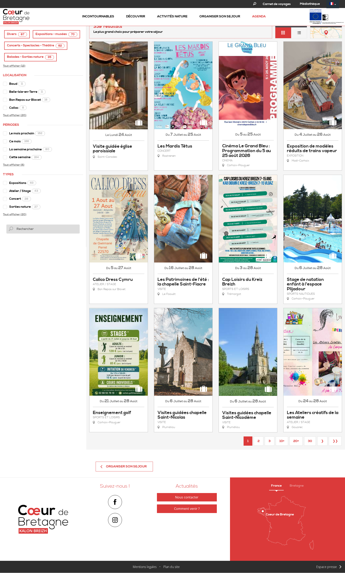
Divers (15, 34)
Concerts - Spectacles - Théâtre (34, 45)
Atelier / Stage (23, 191)
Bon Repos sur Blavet (28, 100)
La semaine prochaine (29, 149)
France (276, 486)
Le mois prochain (25, 133)
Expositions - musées (55, 34)
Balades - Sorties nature (29, 57)
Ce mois (19, 141)
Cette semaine (24, 157)
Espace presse (326, 567)
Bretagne (297, 486)
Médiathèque (310, 4)
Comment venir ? (187, 508)
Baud (16, 84)
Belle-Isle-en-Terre (26, 92)
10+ (282, 441)
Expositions (21, 183)
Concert (18, 199)
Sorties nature (23, 207)
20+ (296, 441)
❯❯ (335, 441)
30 (310, 441)
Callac (16, 108)
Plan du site (171, 567)
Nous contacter (186, 497)
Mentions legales (145, 567)
